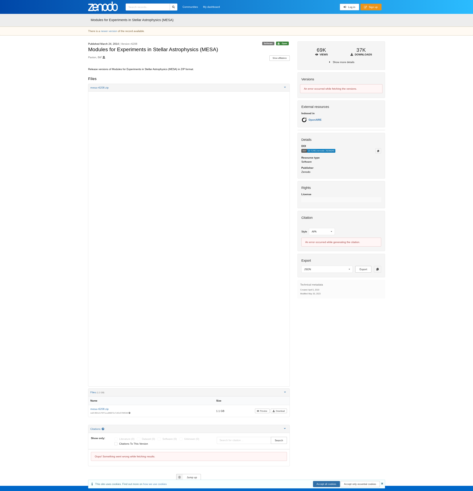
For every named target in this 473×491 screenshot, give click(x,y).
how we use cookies (155, 483)
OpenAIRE (315, 119)
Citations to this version (133, 443)
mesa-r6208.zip (99, 408)
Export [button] (363, 269)
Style (304, 231)
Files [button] (97, 392)
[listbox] (322, 231)
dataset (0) (148, 438)
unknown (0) (191, 438)
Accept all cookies (326, 484)
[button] (189, 87)
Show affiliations (280, 58)
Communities (190, 6)
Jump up (192, 477)
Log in (351, 7)
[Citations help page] (103, 428)
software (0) (169, 438)
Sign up (373, 7)
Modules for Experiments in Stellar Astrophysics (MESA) (132, 20)
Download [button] (280, 411)
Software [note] (268, 43)
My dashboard (211, 6)
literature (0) (127, 438)
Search (279, 440)
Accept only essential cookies (360, 484)
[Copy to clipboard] (378, 150)
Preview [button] (263, 411)
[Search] (173, 7)
